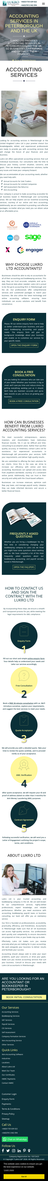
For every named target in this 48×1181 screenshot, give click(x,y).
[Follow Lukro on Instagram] (14, 1151)
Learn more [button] (9, 1170)
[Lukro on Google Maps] (30, 1151)
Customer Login (9, 1094)
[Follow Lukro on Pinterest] (25, 1151)
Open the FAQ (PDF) (24, 567)
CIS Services (7, 1028)
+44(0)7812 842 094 (29, 5)
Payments (6, 1104)
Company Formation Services (14, 1036)
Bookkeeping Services (11, 1016)
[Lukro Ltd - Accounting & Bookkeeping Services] (12, 5)
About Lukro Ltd (8, 1066)
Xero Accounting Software (12, 1054)
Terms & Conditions (11, 1109)
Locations (6, 1062)
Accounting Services (10, 1012)
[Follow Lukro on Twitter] (9, 1151)
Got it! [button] (24, 1177)
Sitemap (5, 1118)
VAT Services (7, 1020)
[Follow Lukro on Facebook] (4, 1151)
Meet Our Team (8, 1071)
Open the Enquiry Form (24, 345)
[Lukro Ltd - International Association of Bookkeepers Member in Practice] (32, 225)
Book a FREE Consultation (24, 401)
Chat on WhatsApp (17, 1139)
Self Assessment (8, 1032)
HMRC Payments (8, 1079)
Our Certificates (8, 1075)
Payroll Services (8, 1024)
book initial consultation (24, 997)
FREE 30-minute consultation (21, 703)
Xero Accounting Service (12, 1040)
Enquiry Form (8, 1099)
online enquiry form (36, 658)
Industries (6, 1058)
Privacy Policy (8, 1114)
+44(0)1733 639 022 (29, 1)
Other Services (8, 1044)
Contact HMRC (8, 1083)
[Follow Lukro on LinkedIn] (20, 1151)
